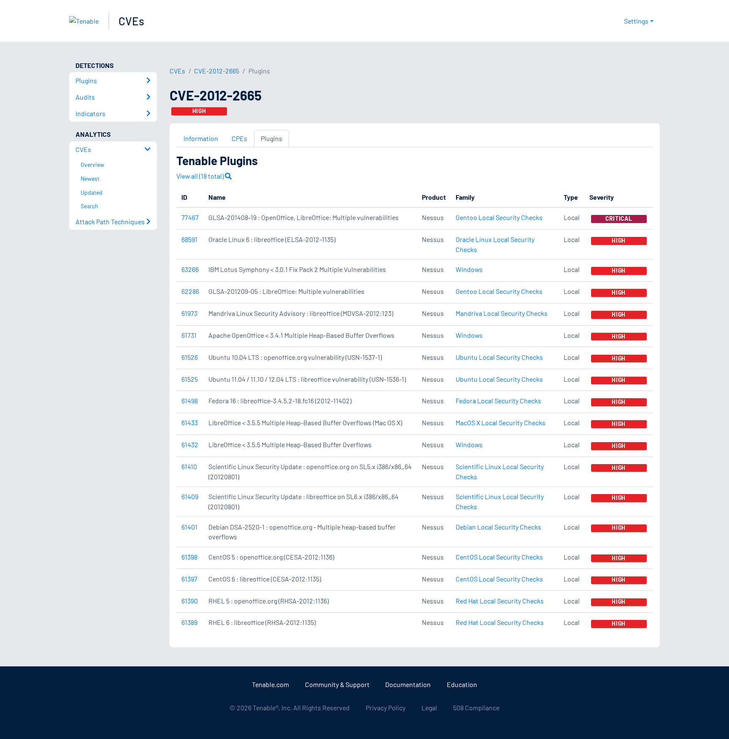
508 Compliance (476, 708)
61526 (189, 357)
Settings (636, 21)
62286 (190, 291)
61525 (189, 379)
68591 (189, 239)
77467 (190, 217)
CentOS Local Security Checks (499, 557)
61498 (189, 401)
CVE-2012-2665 (216, 71)
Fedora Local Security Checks (498, 401)
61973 (189, 313)
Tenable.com (270, 684)
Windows (469, 269)
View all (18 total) (200, 176)
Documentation (408, 684)
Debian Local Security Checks (498, 527)
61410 (189, 466)
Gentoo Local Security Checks (499, 217)
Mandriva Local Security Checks (502, 313)
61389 (189, 622)
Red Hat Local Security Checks (500, 601)
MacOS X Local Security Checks (500, 422)
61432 (189, 444)
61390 (189, 601)
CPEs (239, 138)
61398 (189, 557)
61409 (189, 496)
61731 (189, 335)
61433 (189, 422)
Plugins (271, 138)
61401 (189, 527)
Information (201, 138)
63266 (190, 269)
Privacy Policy (385, 708)
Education (462, 684)
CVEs (131, 20)
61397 (189, 579)
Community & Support (337, 684)
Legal (429, 708)
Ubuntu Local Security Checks (499, 357)
